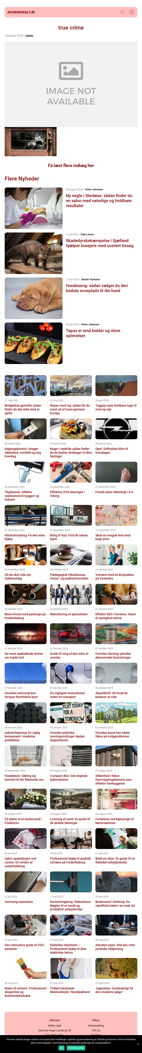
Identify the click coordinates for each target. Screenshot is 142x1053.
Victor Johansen (94, 189)
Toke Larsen (87, 234)
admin (29, 35)
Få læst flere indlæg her (71, 165)
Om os (96, 1030)
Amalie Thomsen (90, 279)
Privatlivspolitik (75, 1048)
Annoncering (96, 1025)
